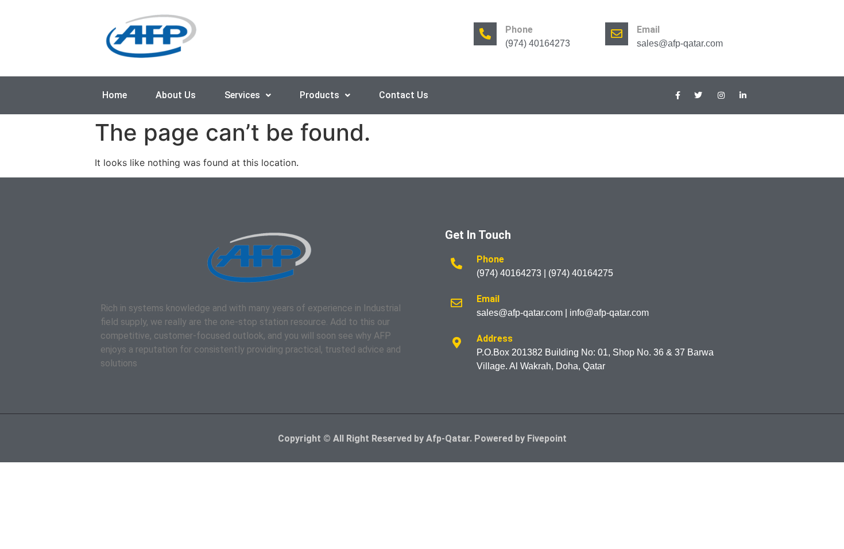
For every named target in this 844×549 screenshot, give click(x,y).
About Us (176, 95)
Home (114, 95)
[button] (247, 95)
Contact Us (403, 95)
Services (242, 95)
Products (319, 95)
